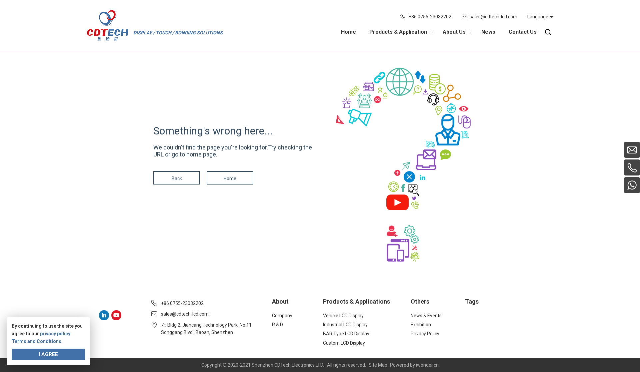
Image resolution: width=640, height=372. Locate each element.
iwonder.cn (427, 365)
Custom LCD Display (344, 343)
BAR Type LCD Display (346, 333)
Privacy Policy (425, 333)
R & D (277, 324)
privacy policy (55, 333)
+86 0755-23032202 (430, 16)
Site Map (378, 365)
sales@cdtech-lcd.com (493, 16)
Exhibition (421, 324)
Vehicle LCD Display (343, 315)
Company (282, 315)
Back (177, 178)
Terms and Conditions (36, 341)
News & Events (426, 315)
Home (230, 178)
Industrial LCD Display (345, 324)
